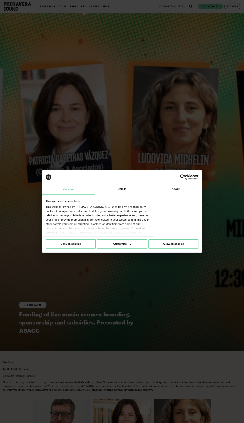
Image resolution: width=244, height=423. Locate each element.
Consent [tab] (68, 189)
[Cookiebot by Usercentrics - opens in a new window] (182, 177)
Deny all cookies (71, 243)
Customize (120, 243)
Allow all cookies (173, 243)
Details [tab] (122, 188)
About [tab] (176, 188)
